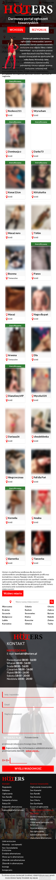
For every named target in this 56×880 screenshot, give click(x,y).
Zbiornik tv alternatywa (12, 863)
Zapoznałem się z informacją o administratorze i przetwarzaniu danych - (27, 749)
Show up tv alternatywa (12, 857)
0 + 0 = (6, 760)
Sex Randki (7, 797)
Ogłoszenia (7, 793)
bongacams (7, 870)
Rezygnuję (39, 29)
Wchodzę (16, 29)
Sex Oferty (35, 800)
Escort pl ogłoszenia (39, 806)
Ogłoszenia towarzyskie (41, 787)
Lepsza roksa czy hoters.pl (41, 810)
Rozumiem (45, 878)
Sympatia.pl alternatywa (13, 810)
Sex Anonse (35, 797)
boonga (5, 866)
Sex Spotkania (36, 803)
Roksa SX (6, 803)
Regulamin (6, 787)
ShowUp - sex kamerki (12, 844)
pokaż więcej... (32, 751)
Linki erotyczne (9, 841)
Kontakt (6, 783)
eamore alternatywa (39, 834)
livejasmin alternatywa (12, 806)
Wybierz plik (12, 737)
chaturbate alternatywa (40, 838)
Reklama (6, 790)
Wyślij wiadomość (28, 768)
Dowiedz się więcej (30, 878)
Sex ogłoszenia (37, 831)
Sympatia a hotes (10, 800)
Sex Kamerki (35, 790)
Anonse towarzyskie (39, 783)
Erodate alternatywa (11, 853)
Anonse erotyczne (38, 828)
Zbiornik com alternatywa (13, 860)
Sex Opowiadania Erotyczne (10, 849)
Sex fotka (34, 813)
